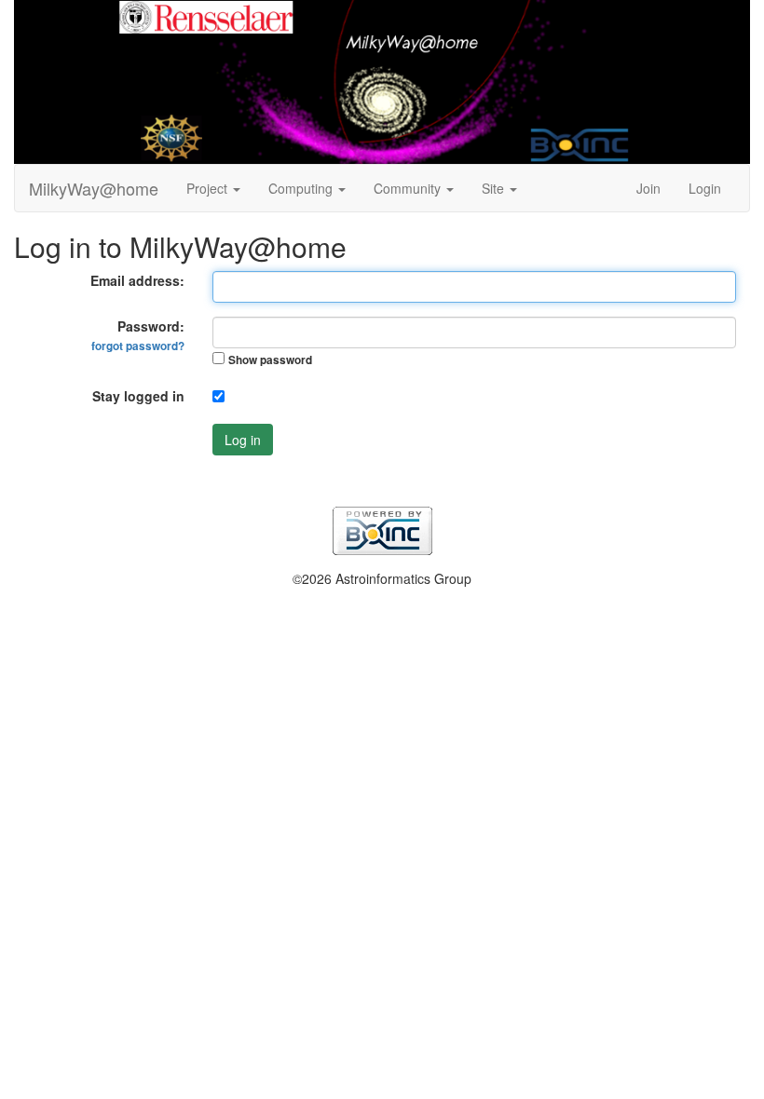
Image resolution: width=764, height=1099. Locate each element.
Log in (243, 439)
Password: (137, 335)
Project (208, 188)
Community (409, 188)
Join (648, 188)
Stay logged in (138, 396)
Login (705, 188)
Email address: (137, 280)
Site (495, 188)
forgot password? (137, 346)
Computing (302, 188)
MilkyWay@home (93, 188)
